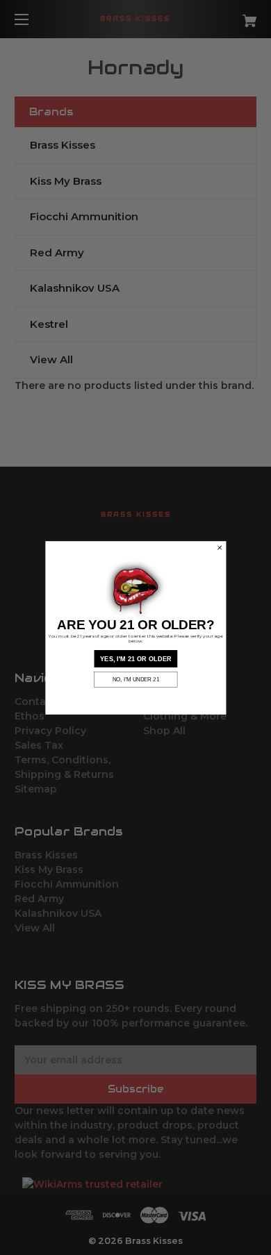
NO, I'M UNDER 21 (135, 679)
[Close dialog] (219, 547)
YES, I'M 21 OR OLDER (135, 658)
